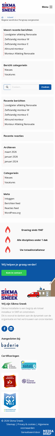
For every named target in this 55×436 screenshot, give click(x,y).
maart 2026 (11, 152)
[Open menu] (51, 7)
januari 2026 (11, 156)
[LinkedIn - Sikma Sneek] (11, 330)
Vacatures (10, 74)
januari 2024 (11, 161)
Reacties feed (12, 208)
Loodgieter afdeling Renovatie (21, 34)
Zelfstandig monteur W (17, 39)
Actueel (10, 17)
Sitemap (10, 424)
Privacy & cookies (26, 424)
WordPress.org (13, 212)
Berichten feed (12, 203)
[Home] (2, 17)
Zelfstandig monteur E (16, 44)
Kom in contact (14, 272)
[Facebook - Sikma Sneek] (4, 330)
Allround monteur (14, 48)
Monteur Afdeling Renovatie (20, 53)
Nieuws (9, 69)
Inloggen (9, 198)
